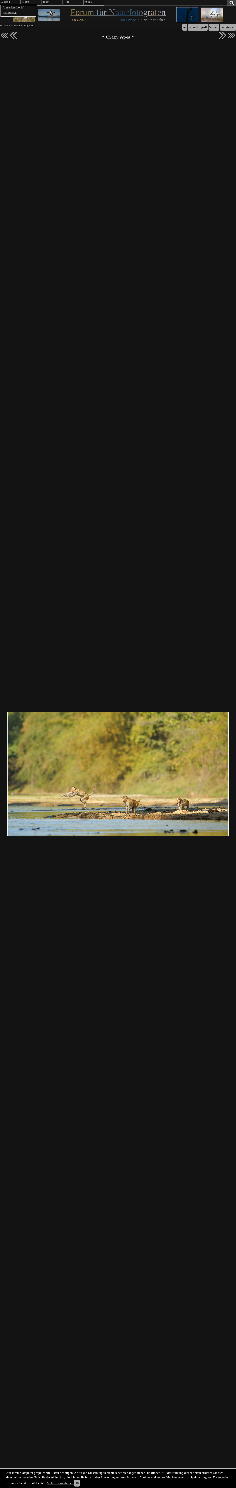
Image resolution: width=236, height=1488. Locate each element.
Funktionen (228, 27)
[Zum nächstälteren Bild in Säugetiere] (222, 35)
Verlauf (214, 27)
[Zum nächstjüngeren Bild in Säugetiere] (13, 35)
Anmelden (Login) (13, 7)
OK (77, 1483)
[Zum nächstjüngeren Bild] (4, 35)
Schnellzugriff (197, 27)
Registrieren (10, 12)
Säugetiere (29, 25)
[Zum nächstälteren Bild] (231, 35)
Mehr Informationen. (60, 1483)
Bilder (17, 25)
